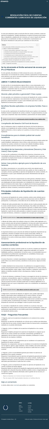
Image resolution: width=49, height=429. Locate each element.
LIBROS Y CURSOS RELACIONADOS (11, 48)
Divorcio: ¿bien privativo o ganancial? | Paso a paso (16, 50)
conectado (16, 385)
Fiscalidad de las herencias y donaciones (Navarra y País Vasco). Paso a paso (21, 56)
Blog (20, 409)
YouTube (29, 405)
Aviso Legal (45, 419)
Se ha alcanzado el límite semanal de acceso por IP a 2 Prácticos (18, 47)
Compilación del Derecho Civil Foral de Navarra (15, 53)
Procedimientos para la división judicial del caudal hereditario (18, 55)
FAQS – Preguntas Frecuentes (10, 63)
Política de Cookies (29, 419)
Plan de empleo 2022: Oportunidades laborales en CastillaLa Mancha (21, 378)
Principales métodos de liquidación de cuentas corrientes (16, 60)
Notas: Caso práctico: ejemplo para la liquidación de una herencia (19, 58)
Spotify (29, 407)
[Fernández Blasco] (4, 1)
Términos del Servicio (37, 419)
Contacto (20, 411)
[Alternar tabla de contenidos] (36, 45)
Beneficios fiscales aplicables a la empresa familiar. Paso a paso (19, 52)
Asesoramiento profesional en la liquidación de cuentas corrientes (19, 61)
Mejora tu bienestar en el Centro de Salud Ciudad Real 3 (18, 376)
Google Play (30, 409)
